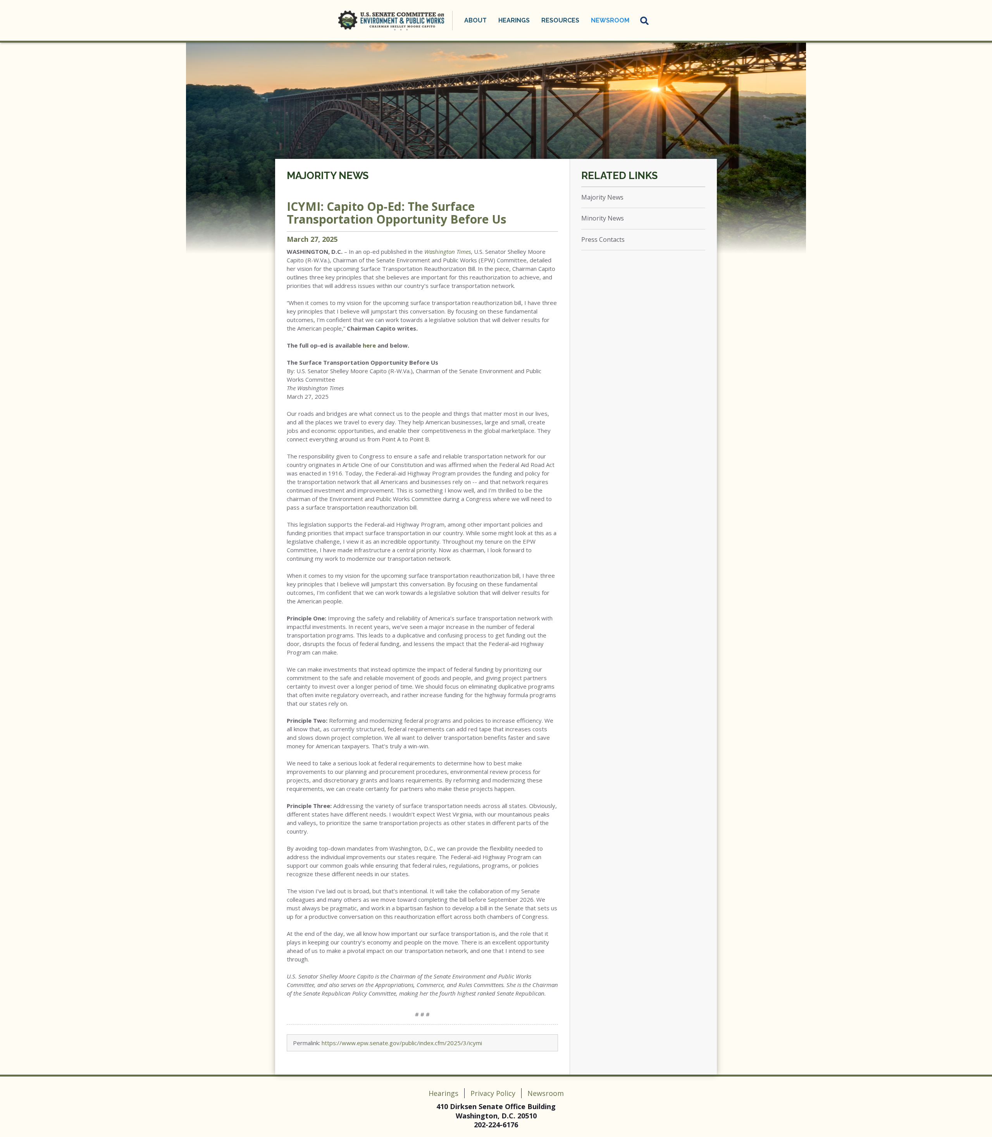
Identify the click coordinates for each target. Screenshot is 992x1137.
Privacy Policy (492, 1093)
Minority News (602, 218)
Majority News (328, 175)
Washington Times (447, 251)
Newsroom (545, 1093)
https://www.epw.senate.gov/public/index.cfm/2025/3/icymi (402, 1043)
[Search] (644, 20)
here (369, 345)
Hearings (443, 1093)
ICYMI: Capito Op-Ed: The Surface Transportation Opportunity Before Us (396, 212)
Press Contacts (603, 239)
